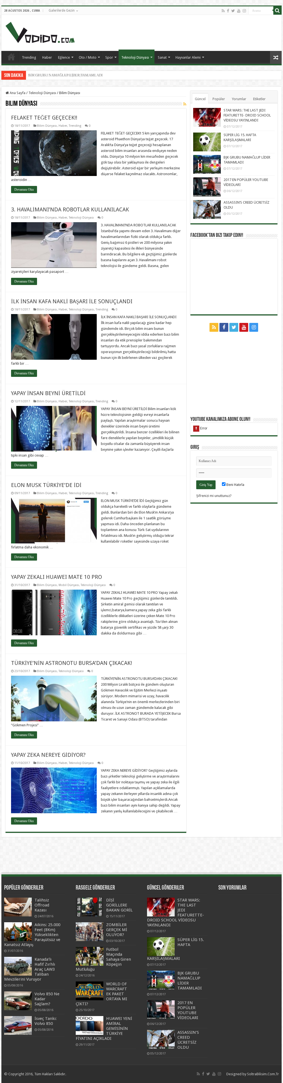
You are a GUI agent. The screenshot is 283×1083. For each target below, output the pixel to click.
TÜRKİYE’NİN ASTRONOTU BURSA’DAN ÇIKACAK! (71, 663)
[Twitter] (233, 10)
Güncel (200, 99)
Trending (29, 57)
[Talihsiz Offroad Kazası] (18, 907)
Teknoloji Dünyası (135, 57)
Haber (47, 57)
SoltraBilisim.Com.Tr (263, 1074)
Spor (109, 57)
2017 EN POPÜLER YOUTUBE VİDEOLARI (187, 1010)
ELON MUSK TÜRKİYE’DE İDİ (46, 485)
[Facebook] (228, 10)
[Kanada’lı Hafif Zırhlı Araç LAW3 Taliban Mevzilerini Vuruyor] (18, 966)
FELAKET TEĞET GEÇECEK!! (44, 117)
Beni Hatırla (235, 485)
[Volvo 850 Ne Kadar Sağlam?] (18, 1000)
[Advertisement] (176, 32)
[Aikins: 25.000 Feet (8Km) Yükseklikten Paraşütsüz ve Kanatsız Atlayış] (18, 931)
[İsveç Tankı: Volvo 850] (18, 1025)
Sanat (162, 57)
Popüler (219, 99)
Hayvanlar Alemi (188, 57)
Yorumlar (239, 99)
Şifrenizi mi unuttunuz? (214, 496)
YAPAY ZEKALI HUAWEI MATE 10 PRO (56, 577)
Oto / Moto (87, 57)
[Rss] (223, 10)
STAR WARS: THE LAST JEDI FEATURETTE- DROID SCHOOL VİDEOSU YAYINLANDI (247, 115)
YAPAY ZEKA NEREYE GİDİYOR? (48, 755)
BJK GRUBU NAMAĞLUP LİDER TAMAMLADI (65, 75)
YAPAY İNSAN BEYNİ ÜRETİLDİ (48, 393)
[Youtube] (239, 10)
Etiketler (259, 99)
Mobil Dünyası (69, 585)
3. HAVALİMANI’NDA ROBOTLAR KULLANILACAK (70, 209)
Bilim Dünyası (47, 126)
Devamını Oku (24, 189)
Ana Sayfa (17, 93)
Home (11, 57)
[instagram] (244, 10)
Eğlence (64, 57)
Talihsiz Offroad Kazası (42, 905)
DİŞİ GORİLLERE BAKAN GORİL (119, 905)
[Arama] (277, 10)
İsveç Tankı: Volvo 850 (46, 1021)
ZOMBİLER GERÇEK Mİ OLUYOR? (116, 929)
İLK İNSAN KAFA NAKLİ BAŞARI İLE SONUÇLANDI (71, 301)
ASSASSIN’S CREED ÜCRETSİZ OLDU (188, 1040)
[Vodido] (40, 31)
